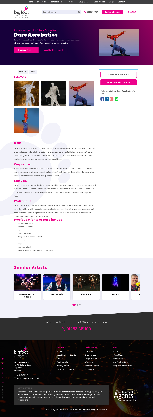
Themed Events (92, 365)
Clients (60, 358)
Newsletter (118, 358)
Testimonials (62, 362)
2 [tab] (77, 305)
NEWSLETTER (25, 388)
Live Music (41, 2)
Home (30, 2)
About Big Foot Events (66, 355)
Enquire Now (24, 50)
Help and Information (122, 365)
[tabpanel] (27, 287)
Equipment (83, 2)
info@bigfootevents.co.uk (28, 378)
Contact (121, 2)
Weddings (89, 362)
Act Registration (120, 362)
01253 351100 (92, 12)
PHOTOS (22, 72)
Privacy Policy (63, 365)
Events (70, 2)
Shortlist (132, 12)
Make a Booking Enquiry (118, 82)
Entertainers (56, 2)
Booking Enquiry (112, 12)
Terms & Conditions (65, 369)
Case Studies (99, 2)
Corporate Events (93, 358)
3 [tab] (80, 305)
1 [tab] (74, 305)
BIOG (33, 72)
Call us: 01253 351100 (119, 74)
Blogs (111, 2)
